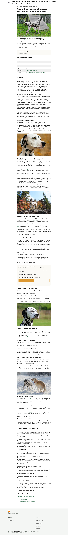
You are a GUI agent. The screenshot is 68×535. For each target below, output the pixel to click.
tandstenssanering (36, 283)
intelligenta (25, 401)
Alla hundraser (37, 528)
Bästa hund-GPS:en (38, 523)
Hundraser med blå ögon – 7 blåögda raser (26, 496)
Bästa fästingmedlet (38, 525)
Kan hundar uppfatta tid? (23, 499)
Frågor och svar (34, 1)
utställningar (26, 130)
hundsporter (37, 225)
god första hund (29, 336)
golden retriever (28, 398)
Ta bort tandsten (38, 526)
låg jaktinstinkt (29, 169)
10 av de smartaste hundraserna (24, 502)
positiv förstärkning (33, 220)
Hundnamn (13, 3)
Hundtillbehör (18, 1)
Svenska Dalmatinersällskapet (31, 70)
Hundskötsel (23, 3)
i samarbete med (23, 53)
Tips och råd (40, 1)
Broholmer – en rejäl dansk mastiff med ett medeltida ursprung (30, 497)
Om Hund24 (10, 518)
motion (30, 412)
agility (43, 225)
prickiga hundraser (27, 39)
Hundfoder (13, 1)
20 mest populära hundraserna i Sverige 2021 (27, 501)
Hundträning (29, 3)
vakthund (19, 164)
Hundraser (18, 3)
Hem (17, 6)
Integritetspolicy (11, 520)
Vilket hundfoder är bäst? (39, 518)
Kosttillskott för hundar (39, 520)
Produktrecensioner (26, 1)
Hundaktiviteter (47, 1)
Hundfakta (54, 1)
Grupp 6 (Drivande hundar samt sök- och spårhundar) (35, 72)
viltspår (18, 226)
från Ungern (42, 420)
